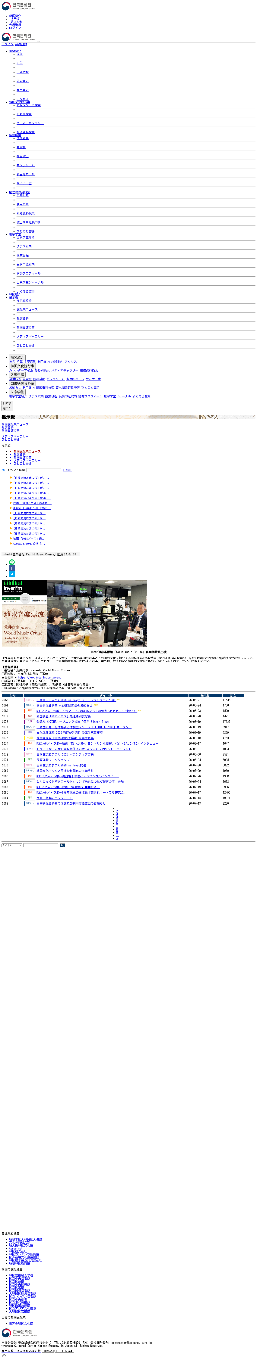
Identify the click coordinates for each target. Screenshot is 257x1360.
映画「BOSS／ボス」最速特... (32, 503)
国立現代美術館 (19, 1302)
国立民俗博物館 (19, 1290)
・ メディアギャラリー (25, 460)
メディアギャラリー (30, 123)
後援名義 (23, 138)
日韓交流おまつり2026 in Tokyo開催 (61, 765)
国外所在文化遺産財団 (24, 1257)
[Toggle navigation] (38, 41)
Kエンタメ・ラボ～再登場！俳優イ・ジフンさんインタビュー (77, 776)
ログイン (15, 27)
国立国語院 (16, 1281)
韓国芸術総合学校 (21, 1275)
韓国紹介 (15, 15)
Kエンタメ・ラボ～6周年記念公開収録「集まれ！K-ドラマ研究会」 (81, 792)
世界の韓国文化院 (21, 1323)
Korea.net (15, 1248)
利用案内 (23, 90)
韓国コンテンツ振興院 (24, 1254)
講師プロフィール (29, 273)
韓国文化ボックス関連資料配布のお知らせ (65, 770)
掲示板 (15, 18)
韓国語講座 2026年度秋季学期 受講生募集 (65, 738)
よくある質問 (26, 291)
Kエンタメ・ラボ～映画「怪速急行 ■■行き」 (68, 787)
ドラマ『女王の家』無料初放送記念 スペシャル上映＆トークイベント (83, 748)
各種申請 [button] (15, 135)
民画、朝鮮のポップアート (54, 798)
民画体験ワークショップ (53, 759)
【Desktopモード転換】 (58, 1350)
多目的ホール (26, 174)
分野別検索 (24, 114)
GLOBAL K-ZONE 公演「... (29, 543)
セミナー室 (24, 183)
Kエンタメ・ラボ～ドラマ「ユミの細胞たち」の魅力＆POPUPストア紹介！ (86, 711)
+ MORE (67, 469)
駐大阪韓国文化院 (21, 1245)
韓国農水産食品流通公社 (25, 1260)
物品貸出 (23, 156)
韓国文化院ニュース (15, 424)
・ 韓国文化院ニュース (25, 451)
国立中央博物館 (19, 1278)
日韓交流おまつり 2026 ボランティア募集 (65, 754)
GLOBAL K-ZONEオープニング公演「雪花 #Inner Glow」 (73, 721)
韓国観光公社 (18, 1251)
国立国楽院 (16, 1287)
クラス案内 (24, 246)
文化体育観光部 (19, 1242)
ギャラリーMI (26, 165)
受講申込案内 (26, 264)
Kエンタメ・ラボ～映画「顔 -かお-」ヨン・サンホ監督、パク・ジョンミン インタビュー (97, 743)
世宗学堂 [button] (15, 234)
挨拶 (20, 53)
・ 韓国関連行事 (20, 457)
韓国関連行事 (26, 327)
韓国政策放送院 (19, 1305)
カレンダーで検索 (29, 105)
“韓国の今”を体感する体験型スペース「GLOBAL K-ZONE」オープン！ (84, 727)
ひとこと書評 (26, 231)
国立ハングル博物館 (22, 1296)
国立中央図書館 (19, 1284)
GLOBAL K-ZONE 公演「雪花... (32, 508)
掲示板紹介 (24, 300)
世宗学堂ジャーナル (30, 282)
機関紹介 (17, 357)
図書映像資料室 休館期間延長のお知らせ (65, 705)
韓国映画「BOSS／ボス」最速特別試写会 (63, 716)
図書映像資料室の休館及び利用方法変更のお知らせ (71, 803)
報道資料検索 (26, 132)
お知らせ (23, 195)
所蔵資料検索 (26, 213)
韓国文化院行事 (22, 366)
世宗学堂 (17, 392)
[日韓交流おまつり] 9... (29, 513)
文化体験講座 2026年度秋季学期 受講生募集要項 (69, 732)
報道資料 (16, 21)
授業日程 (23, 255)
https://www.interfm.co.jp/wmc (39, 677)
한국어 (33, 44)
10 (117, 835)
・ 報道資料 (17, 454)
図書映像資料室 (22, 383)
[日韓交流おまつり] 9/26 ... (32, 493)
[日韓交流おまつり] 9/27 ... (32, 477)
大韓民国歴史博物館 (22, 1293)
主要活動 (23, 71)
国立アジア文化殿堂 (22, 1308)
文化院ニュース (27, 309)
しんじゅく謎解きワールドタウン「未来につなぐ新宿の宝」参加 (80, 781)
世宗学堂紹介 (26, 237)
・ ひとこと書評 (20, 463)
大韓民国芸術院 (19, 1311)
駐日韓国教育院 (19, 1263)
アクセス (23, 99)
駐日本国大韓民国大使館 (25, 1239)
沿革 (20, 62)
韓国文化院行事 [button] (19, 102)
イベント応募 (16, 469)
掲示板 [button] (13, 297)
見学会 (21, 147)
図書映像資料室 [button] (19, 192)
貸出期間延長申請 (29, 222)
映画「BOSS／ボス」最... (29, 538)
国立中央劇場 (18, 1299)
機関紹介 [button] (15, 50)
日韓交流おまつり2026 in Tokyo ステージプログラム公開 (76, 700)
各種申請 (17, 375)
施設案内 (23, 80)
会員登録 (15, 24)
